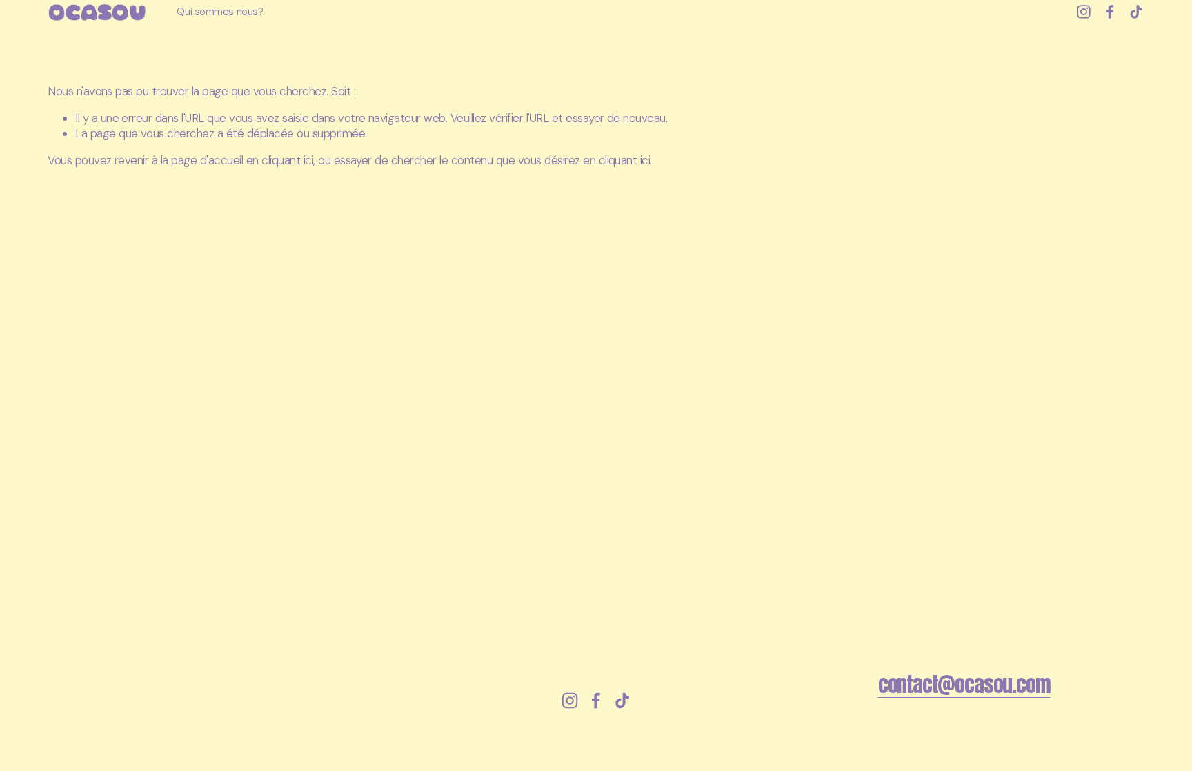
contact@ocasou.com (964, 684)
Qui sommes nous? (220, 12)
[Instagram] (1083, 11)
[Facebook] (1110, 11)
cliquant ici (287, 160)
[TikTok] (1136, 11)
